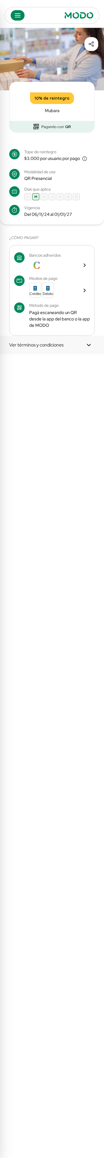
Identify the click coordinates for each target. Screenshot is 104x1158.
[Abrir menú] (18, 15)
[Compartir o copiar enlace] (91, 44)
